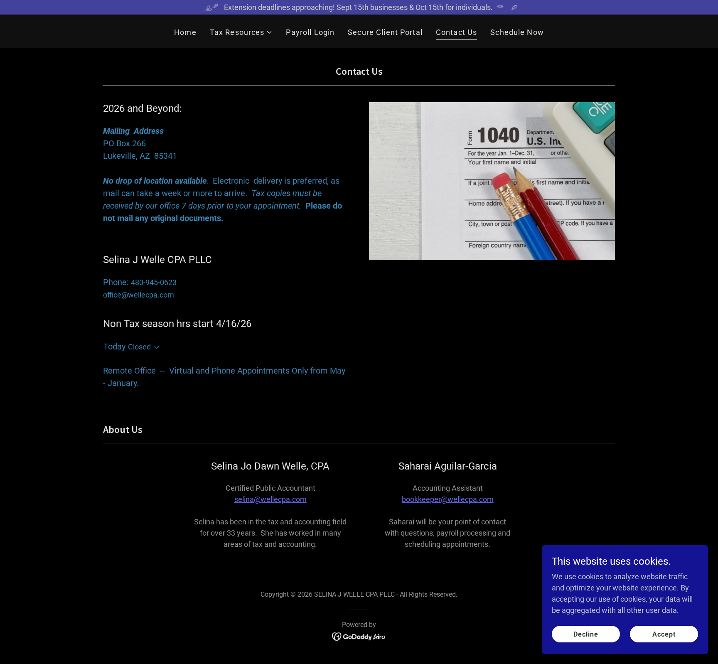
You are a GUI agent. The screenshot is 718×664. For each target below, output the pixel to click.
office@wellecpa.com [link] (138, 294)
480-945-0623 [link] (154, 282)
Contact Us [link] (456, 32)
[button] (241, 32)
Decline (585, 634)
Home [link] (185, 32)
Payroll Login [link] (310, 32)
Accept (664, 634)
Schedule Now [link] (517, 32)
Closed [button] (139, 346)
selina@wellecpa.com (270, 499)
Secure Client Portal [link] (385, 32)
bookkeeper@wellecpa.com (448, 499)
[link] (359, 636)
